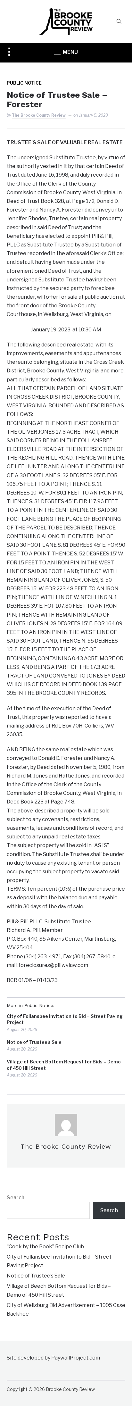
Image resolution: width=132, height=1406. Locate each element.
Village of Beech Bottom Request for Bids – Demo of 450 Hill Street (64, 1065)
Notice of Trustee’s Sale (34, 1042)
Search (15, 1197)
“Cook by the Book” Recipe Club (45, 1247)
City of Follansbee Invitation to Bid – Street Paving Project (65, 1019)
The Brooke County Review (39, 115)
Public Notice (24, 83)
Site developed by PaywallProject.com (53, 1358)
